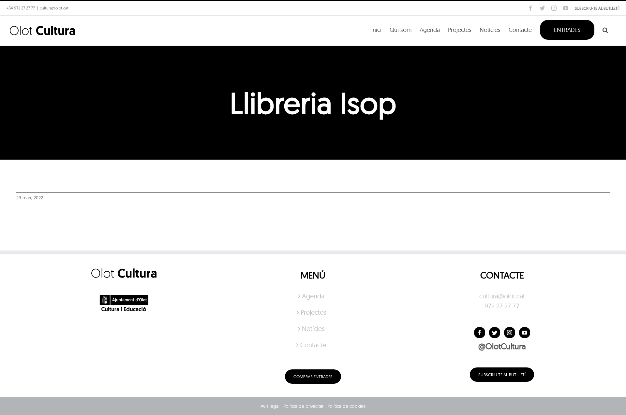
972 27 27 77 (501, 306)
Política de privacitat (303, 406)
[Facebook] (479, 332)
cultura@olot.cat (502, 296)
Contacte (313, 345)
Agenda (313, 296)
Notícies (313, 328)
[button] (605, 29)
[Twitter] (494, 332)
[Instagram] (509, 332)
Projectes (313, 312)
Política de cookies (346, 406)
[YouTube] (524, 332)
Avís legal (270, 406)
